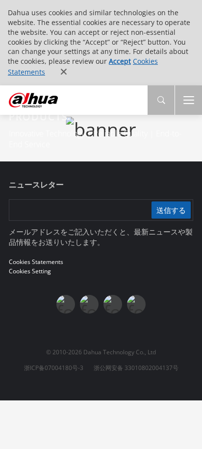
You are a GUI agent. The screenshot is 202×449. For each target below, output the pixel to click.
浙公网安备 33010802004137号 (136, 368)
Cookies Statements (36, 262)
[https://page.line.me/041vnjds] (136, 304)
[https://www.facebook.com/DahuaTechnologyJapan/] (65, 304)
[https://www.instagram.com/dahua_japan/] (112, 304)
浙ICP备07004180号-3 (53, 368)
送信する (171, 210)
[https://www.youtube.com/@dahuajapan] (89, 304)
